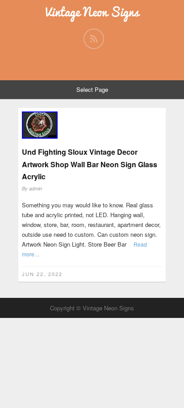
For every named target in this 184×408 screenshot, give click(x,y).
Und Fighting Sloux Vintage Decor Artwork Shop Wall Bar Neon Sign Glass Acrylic (89, 164)
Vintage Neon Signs (92, 12)
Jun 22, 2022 (42, 273)
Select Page (92, 89)
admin (35, 188)
